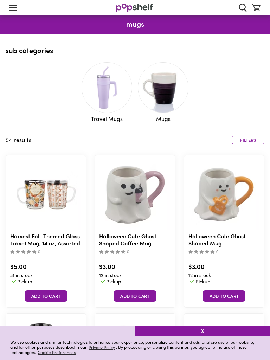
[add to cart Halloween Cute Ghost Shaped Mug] (224, 296)
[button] (67, 331)
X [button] (202, 331)
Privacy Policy (102, 347)
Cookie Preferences (57, 352)
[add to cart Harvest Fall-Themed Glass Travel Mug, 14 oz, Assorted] (46, 296)
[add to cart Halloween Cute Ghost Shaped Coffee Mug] (135, 296)
